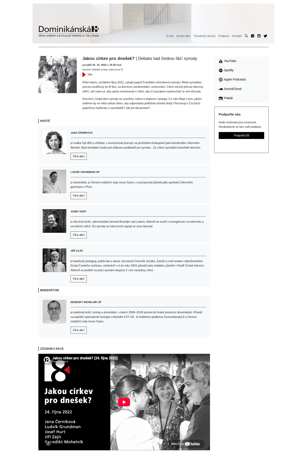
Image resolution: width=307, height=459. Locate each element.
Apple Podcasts (234, 79)
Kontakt (237, 35)
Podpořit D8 (241, 135)
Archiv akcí (183, 35)
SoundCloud (232, 89)
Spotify (228, 70)
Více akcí (78, 156)
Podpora (223, 35)
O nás (170, 35)
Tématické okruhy (204, 35)
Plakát (228, 98)
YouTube (229, 61)
